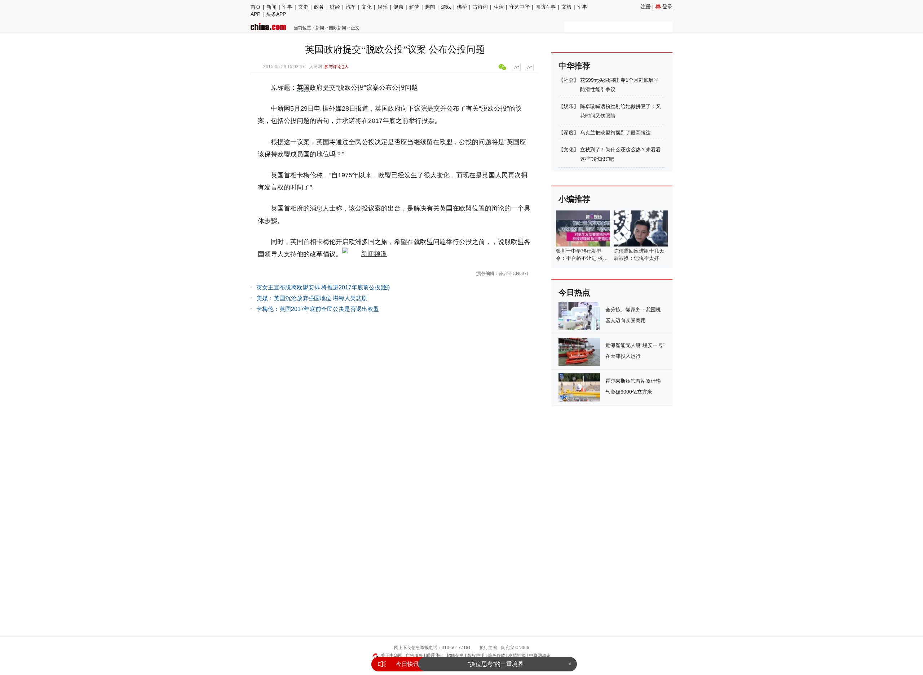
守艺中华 (519, 7)
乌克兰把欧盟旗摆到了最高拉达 (615, 133)
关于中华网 (391, 655)
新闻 (271, 7)
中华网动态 (540, 655)
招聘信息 (455, 655)
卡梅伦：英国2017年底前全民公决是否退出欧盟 (317, 309)
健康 (398, 7)
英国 (303, 87)
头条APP (276, 14)
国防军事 (545, 7)
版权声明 (476, 655)
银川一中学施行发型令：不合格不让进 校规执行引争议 (582, 258)
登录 (667, 6)
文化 (367, 7)
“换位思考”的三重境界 (496, 664)
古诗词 (480, 7)
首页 (256, 7)
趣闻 (430, 7)
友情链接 (517, 655)
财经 (335, 7)
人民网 (315, 66)
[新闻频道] (364, 254)
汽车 (351, 7)
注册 (646, 6)
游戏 (446, 7)
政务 (319, 7)
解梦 (414, 7)
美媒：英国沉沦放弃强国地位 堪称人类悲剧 (311, 298)
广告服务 (414, 655)
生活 (499, 7)
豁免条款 (496, 655)
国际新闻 (337, 27)
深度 (569, 133)
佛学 (462, 7)
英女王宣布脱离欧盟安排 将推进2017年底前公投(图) (323, 287)
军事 (287, 7)
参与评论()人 (336, 66)
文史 (303, 7)
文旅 (566, 7)
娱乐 (382, 7)
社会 (569, 80)
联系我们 (434, 655)
